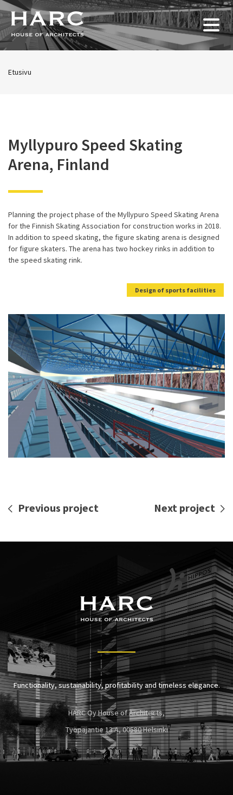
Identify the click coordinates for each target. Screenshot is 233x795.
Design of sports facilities (175, 290)
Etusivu (19, 72)
